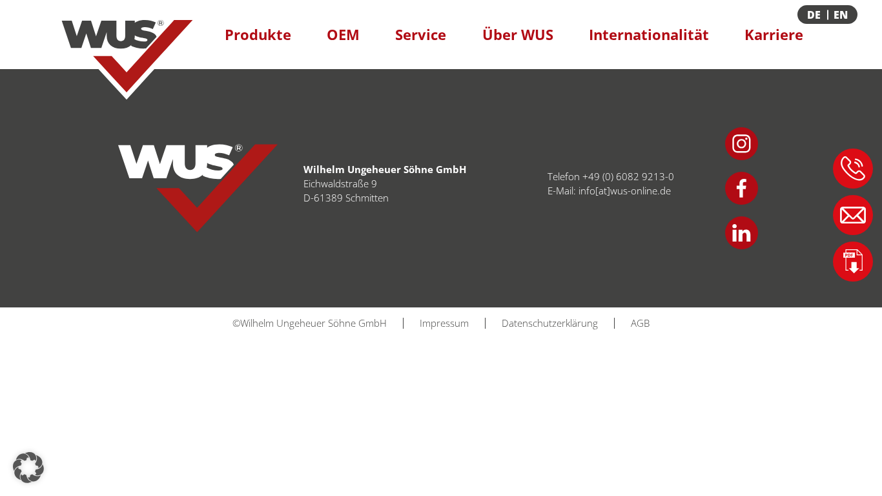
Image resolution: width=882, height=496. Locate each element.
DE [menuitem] (814, 15)
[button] (28, 467)
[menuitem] (842, 14)
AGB (640, 322)
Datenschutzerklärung (550, 322)
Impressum (444, 322)
